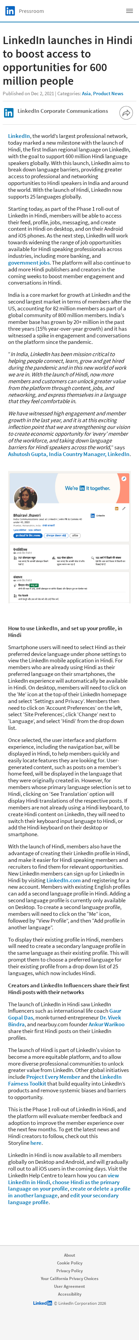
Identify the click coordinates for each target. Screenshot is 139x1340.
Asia (86, 93)
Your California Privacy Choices (70, 1278)
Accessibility (69, 1294)
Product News (108, 93)
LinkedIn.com (64, 880)
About (69, 1255)
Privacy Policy (69, 1271)
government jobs (29, 262)
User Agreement (69, 1286)
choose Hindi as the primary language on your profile (63, 1185)
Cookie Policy (69, 1263)
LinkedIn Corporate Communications (63, 111)
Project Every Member (53, 1076)
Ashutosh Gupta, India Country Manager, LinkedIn (69, 454)
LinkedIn (19, 136)
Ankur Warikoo (106, 1024)
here (35, 1143)
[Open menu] (129, 10)
